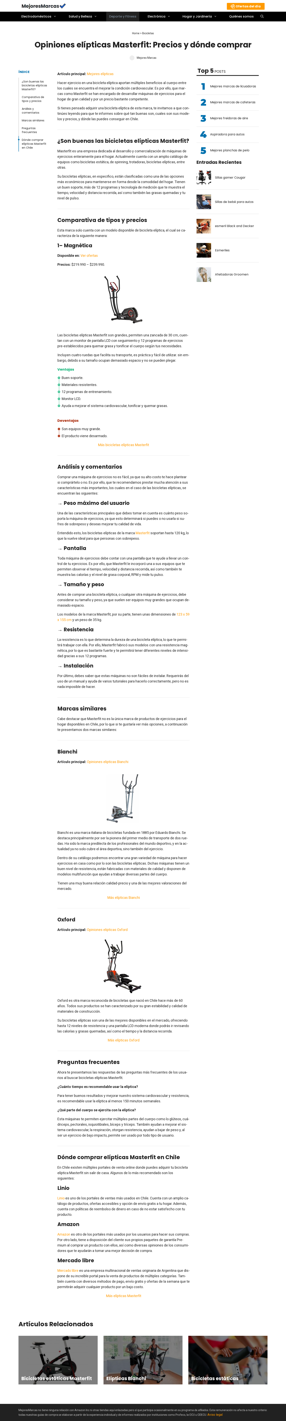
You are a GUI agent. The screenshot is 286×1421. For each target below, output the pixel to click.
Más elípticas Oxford (123, 1040)
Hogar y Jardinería (197, 16)
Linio (61, 1198)
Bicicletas (148, 33)
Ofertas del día (248, 6)
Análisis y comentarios (30, 111)
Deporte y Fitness (122, 16)
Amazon (63, 1234)
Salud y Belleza (80, 16)
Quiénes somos (241, 16)
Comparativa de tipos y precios (33, 99)
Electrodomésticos (36, 16)
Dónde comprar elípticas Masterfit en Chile (34, 144)
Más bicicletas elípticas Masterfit (123, 445)
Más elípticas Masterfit (123, 1296)
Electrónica (156, 16)
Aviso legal (215, 1415)
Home (135, 33)
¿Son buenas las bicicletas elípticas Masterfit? (34, 85)
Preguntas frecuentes (29, 130)
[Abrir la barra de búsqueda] (262, 16)
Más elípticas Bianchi (123, 898)
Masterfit (143, 533)
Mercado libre (67, 1270)
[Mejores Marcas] (43, 6)
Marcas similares (33, 120)
